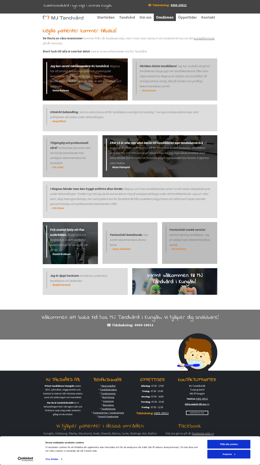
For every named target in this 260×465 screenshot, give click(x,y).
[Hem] (64, 17)
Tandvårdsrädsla (108, 389)
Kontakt (208, 17)
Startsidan (106, 17)
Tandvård (127, 17)
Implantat (108, 401)
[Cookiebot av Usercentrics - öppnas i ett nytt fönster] (25, 459)
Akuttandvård (108, 385)
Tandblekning (108, 408)
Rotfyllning (108, 397)
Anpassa (227, 454)
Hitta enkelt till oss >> (197, 404)
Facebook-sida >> (203, 433)
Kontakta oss (197, 413)
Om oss (145, 17)
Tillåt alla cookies (229, 444)
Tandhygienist (108, 393)
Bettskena (108, 405)
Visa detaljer (52, 459)
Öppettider (187, 17)
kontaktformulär (204, 38)
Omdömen (165, 17)
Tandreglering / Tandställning (108, 412)
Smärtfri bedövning (108, 416)
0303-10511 (179, 5)
